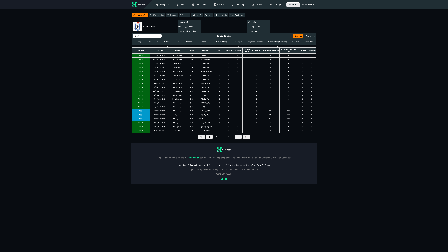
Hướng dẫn (181, 165)
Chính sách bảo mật (196, 165)
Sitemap (268, 165)
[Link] (139, 5)
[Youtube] (225, 179)
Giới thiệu (230, 165)
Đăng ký (293, 5)
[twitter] (222, 179)
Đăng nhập (308, 5)
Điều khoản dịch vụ (215, 165)
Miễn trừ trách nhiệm (245, 165)
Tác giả (260, 165)
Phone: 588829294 (224, 174)
